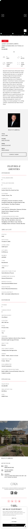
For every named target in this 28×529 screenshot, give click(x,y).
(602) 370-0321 (6, 140)
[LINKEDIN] (12, 501)
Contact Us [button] (14, 448)
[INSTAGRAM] (8, 501)
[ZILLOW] (19, 501)
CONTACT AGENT (14, 154)
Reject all (14, 518)
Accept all (14, 525)
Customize (14, 521)
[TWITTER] (15, 501)
